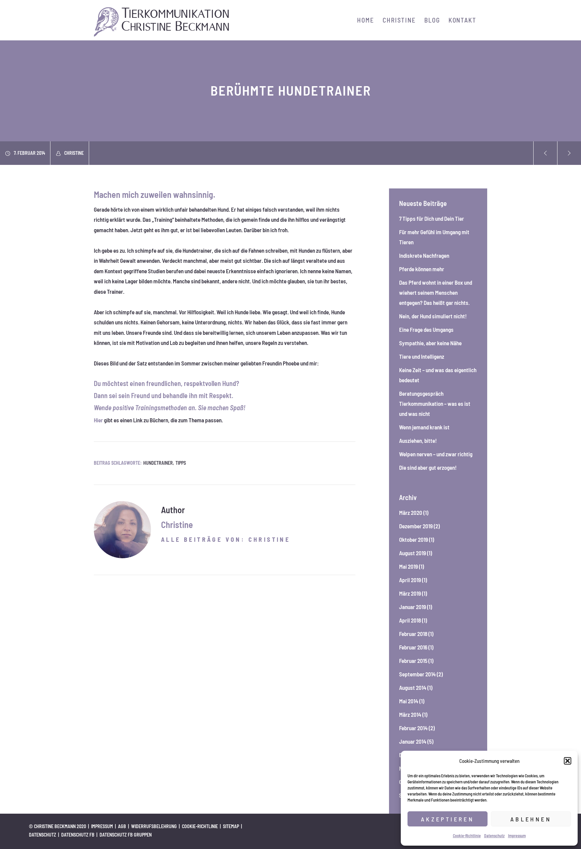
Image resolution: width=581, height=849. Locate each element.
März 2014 (410, 714)
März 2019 (410, 593)
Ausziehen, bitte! (418, 440)
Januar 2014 (412, 741)
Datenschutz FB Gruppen (126, 835)
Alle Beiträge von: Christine (225, 539)
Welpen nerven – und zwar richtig (435, 454)
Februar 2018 (413, 633)
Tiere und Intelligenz (421, 356)
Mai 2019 (408, 566)
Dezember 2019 (416, 526)
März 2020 (410, 512)
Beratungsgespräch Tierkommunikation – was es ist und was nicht (434, 403)
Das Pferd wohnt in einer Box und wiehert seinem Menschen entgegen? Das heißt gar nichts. (435, 292)
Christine (74, 153)
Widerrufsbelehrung (154, 826)
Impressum (517, 835)
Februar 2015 (413, 660)
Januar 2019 (412, 606)
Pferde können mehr (421, 269)
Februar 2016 (413, 647)
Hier (98, 420)
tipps (181, 463)
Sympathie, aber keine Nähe (430, 343)
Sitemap (231, 826)
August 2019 (412, 553)
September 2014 (417, 674)
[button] (567, 760)
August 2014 (412, 687)
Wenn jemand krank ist (424, 427)
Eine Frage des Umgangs (426, 329)
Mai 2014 (408, 701)
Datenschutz (494, 835)
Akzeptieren (447, 819)
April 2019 (410, 579)
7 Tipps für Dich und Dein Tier (431, 218)
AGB (122, 826)
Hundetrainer (158, 463)
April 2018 (410, 620)
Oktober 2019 (413, 539)
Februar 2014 (413, 727)
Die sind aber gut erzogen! (428, 467)
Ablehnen (530, 819)
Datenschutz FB (77, 835)
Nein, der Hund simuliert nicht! (433, 316)
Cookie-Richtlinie (467, 835)
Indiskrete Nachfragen (424, 255)
